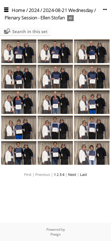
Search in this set (30, 31)
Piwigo (55, 234)
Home (18, 10)
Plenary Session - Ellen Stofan (35, 17)
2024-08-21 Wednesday (68, 10)
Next (72, 174)
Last (83, 174)
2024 (34, 10)
